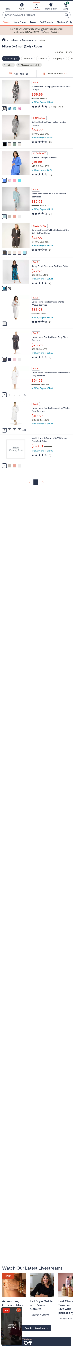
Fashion (14, 39)
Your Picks (19, 22)
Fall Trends (46, 22)
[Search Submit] (67, 15)
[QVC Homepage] (3, 40)
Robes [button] (9, 65)
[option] (36, 30)
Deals (6, 22)
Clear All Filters (63, 51)
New (33, 22)
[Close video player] (19, 1310)
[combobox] (33, 15)
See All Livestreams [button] (36, 1328)
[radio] (4, 108)
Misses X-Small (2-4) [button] (30, 65)
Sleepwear (28, 39)
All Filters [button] (20, 73)
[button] (7, 7)
